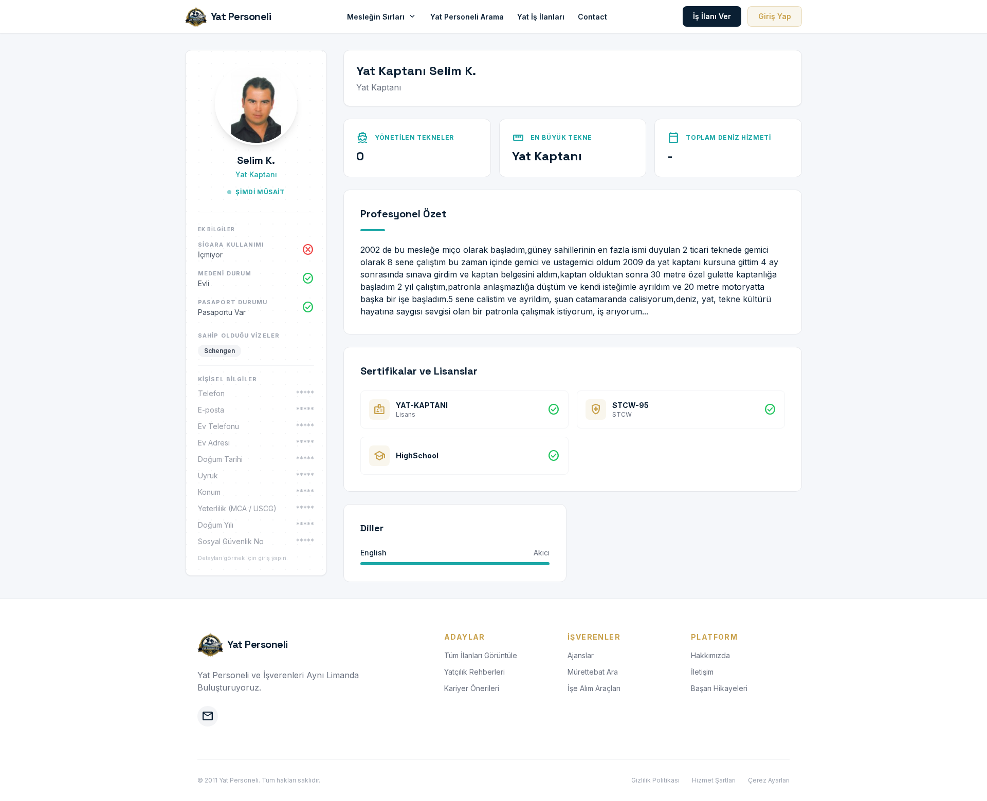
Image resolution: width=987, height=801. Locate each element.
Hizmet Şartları (714, 780)
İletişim (702, 671)
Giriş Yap (774, 16)
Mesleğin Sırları (382, 16)
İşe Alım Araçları (594, 688)
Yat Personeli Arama (467, 16)
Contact (592, 16)
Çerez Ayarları (769, 780)
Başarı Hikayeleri (719, 688)
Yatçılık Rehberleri (474, 671)
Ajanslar (581, 655)
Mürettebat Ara (593, 671)
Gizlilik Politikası (655, 780)
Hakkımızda (710, 655)
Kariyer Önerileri (471, 688)
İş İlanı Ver (712, 16)
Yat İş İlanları (540, 16)
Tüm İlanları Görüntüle (480, 655)
